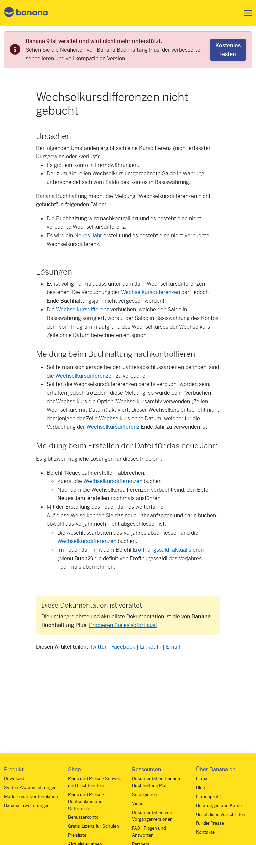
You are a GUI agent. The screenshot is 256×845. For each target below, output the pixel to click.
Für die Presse (210, 823)
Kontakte (205, 832)
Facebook (123, 646)
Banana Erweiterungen (27, 805)
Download (14, 778)
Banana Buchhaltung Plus (128, 49)
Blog (200, 787)
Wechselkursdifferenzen (150, 292)
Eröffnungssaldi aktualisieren (168, 549)
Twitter (98, 646)
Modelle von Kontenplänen (31, 796)
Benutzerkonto (83, 817)
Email (173, 646)
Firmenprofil (208, 796)
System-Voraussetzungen (30, 787)
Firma (201, 778)
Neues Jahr (88, 235)
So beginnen (144, 794)
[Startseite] (26, 13)
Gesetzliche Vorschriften (220, 814)
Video (138, 803)
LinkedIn (150, 646)
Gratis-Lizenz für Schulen (93, 826)
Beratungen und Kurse (219, 805)
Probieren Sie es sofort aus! (123, 625)
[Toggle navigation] (246, 13)
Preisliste (77, 835)
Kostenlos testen (228, 50)
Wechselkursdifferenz (82, 309)
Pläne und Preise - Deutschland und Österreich (86, 801)
